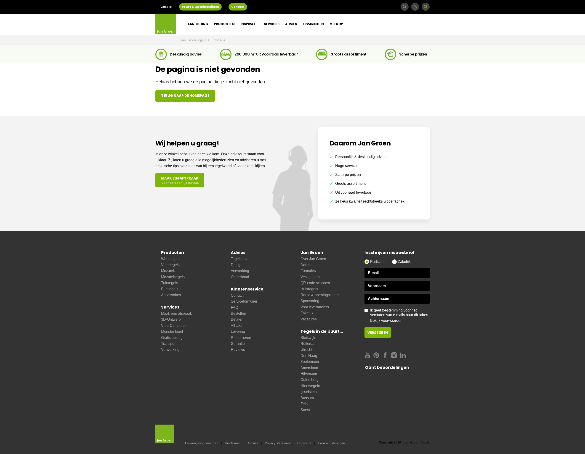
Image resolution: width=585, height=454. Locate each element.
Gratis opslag (172, 338)
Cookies (252, 443)
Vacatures (308, 319)
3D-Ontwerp (171, 319)
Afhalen (237, 325)
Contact (237, 7)
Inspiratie (249, 24)
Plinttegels (169, 289)
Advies (291, 24)
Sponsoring (309, 301)
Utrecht (306, 349)
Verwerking (170, 349)
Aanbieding (197, 24)
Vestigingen (310, 277)
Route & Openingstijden (200, 7)
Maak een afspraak (176, 313)
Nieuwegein (310, 386)
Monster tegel (172, 331)
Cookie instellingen (331, 443)
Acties (305, 265)
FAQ (234, 307)
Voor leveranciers (314, 307)
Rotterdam (308, 344)
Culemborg (309, 380)
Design (236, 265)
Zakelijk (166, 7)
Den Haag (308, 356)
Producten (224, 24)
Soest (305, 410)
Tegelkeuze (240, 259)
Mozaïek (168, 271)
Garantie (238, 344)
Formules (308, 271)
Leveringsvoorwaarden (201, 443)
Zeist (304, 404)
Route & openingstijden (319, 295)
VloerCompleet (173, 325)
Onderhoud (240, 277)
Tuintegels (169, 283)
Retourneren (241, 338)
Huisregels (309, 289)
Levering (238, 331)
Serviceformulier (244, 301)
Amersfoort (309, 368)
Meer (334, 24)
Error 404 (218, 40)
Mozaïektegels (173, 277)
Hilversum (308, 374)
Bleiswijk (307, 338)
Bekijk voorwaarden (386, 320)
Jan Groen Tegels (194, 40)
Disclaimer (232, 443)
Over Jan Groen (313, 259)
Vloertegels (170, 265)
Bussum (307, 398)
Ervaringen (313, 24)
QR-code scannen (315, 283)
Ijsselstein (308, 392)
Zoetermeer (309, 362)
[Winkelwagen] (426, 7)
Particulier (378, 262)
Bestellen (238, 313)
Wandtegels (170, 259)
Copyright (304, 443)
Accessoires (171, 295)
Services (271, 24)
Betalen (237, 319)
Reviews (238, 349)
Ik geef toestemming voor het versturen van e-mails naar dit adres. (399, 315)
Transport (168, 344)
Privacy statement (278, 443)
